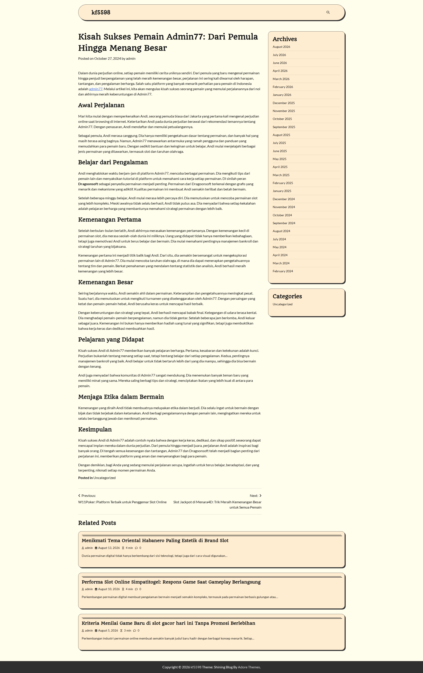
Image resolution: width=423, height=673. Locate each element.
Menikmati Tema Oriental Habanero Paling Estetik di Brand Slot (155, 540)
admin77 (95, 89)
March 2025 (281, 175)
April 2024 (280, 255)
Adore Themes (249, 667)
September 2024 (284, 223)
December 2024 (284, 199)
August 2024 (281, 231)
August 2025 (281, 135)
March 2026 (281, 79)
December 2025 (284, 103)
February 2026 (283, 87)
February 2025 (283, 183)
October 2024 (282, 215)
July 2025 (279, 143)
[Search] (328, 12)
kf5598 (101, 12)
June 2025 (280, 151)
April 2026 (280, 71)
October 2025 (282, 119)
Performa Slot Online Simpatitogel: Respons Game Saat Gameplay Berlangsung (171, 582)
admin (130, 58)
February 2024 (283, 271)
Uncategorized (104, 477)
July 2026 (279, 55)
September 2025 (284, 127)
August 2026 (281, 47)
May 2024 (279, 247)
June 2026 (280, 63)
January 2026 (282, 95)
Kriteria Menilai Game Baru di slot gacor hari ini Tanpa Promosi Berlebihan (168, 623)
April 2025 (280, 167)
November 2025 (284, 111)
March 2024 (281, 263)
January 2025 (282, 191)
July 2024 (279, 239)
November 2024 (284, 207)
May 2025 (279, 159)
